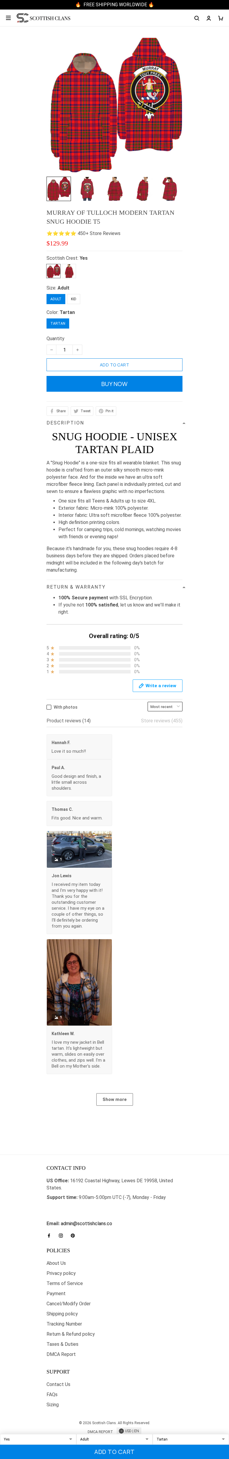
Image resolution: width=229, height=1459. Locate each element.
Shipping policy (62, 1314)
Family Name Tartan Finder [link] (74, 1216)
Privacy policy (61, 1273)
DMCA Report (61, 1354)
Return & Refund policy (71, 1334)
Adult (63, 288)
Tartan (67, 312)
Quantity (55, 338)
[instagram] (62, 1236)
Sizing (53, 1404)
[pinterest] (74, 1236)
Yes (84, 258)
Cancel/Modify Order (69, 1303)
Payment (56, 1293)
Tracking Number (64, 1324)
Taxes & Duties (62, 1344)
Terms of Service (65, 1283)
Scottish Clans (62, 1207)
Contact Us (58, 1384)
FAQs (52, 1394)
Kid (73, 299)
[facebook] (51, 1236)
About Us (56, 1263)
